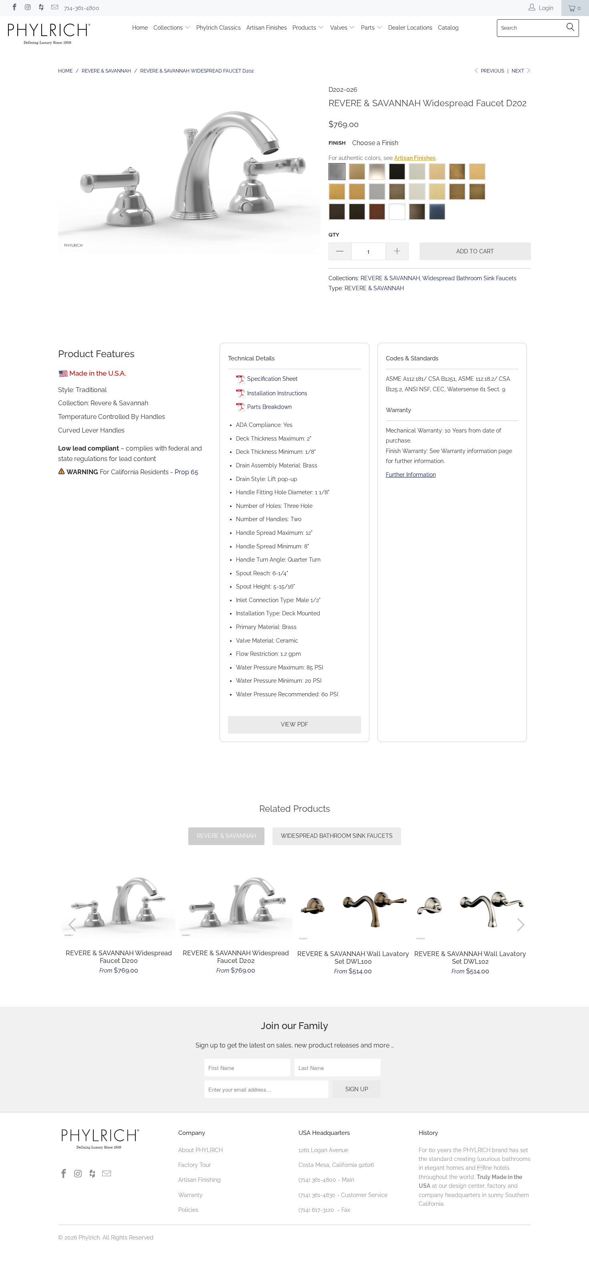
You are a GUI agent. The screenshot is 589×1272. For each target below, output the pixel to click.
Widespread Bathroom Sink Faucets (469, 278)
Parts (368, 27)
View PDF (294, 724)
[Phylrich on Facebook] (14, 8)
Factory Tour (194, 1165)
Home (140, 27)
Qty (334, 235)
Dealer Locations (410, 27)
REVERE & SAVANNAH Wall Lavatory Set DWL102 (470, 903)
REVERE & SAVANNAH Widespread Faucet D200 (118, 902)
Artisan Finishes (266, 27)
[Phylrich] (51, 35)
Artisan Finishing (199, 1180)
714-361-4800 (81, 8)
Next (518, 71)
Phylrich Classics (218, 27)
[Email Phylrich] (54, 8)
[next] (519, 925)
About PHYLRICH (200, 1150)
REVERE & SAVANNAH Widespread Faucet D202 (236, 902)
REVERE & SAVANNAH (390, 278)
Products (305, 27)
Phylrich (89, 1237)
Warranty (190, 1195)
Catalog (448, 27)
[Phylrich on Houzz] (41, 8)
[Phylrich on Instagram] (28, 8)
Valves (339, 27)
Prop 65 (186, 472)
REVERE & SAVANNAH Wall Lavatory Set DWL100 (353, 903)
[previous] (74, 925)
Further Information (411, 474)
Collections (168, 27)
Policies (188, 1210)
